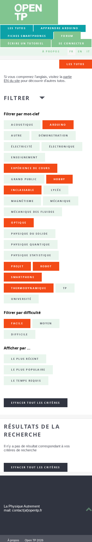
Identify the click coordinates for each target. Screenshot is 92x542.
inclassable (22, 190)
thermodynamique (28, 288)
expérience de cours (30, 168)
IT (88, 51)
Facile (17, 323)
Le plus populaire (28, 370)
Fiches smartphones (27, 36)
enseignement (24, 157)
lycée (56, 190)
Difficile (19, 334)
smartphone (22, 277)
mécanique (60, 201)
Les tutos (17, 28)
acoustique (22, 125)
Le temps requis (26, 381)
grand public (24, 179)
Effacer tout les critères (35, 403)
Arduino (58, 125)
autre (16, 135)
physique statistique (31, 255)
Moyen (46, 323)
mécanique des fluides (32, 212)
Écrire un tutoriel (26, 43)
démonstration (53, 135)
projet (17, 266)
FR (71, 51)
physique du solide (29, 234)
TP (65, 288)
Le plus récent (25, 359)
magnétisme (22, 201)
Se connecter (71, 43)
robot (46, 266)
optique (18, 223)
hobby (59, 179)
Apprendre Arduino (59, 28)
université (21, 299)
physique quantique (30, 244)
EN (80, 51)
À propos (51, 51)
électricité (21, 146)
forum (67, 36)
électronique (62, 146)
